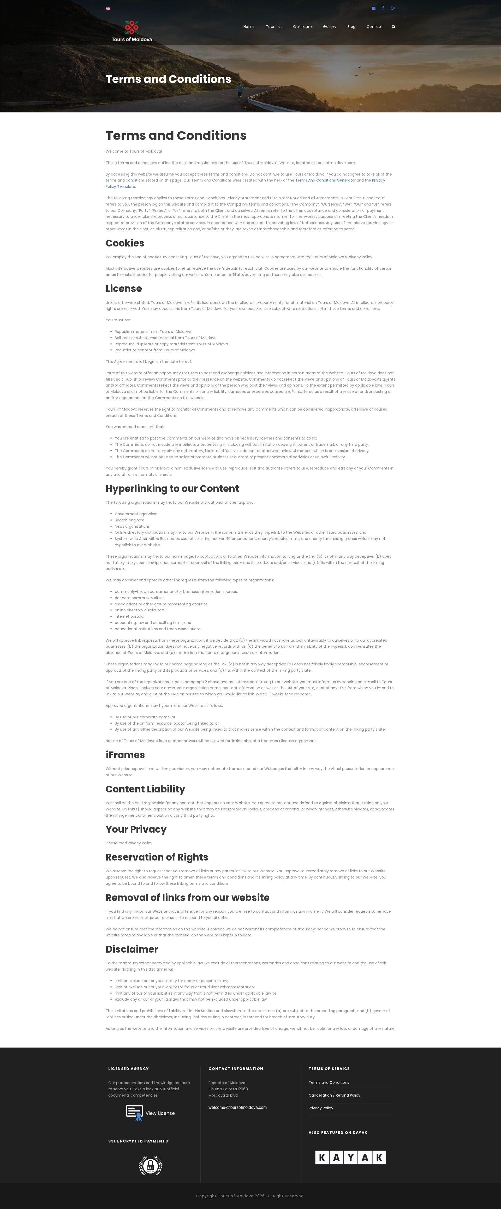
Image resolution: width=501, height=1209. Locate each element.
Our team (302, 26)
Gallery (330, 26)
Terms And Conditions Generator (325, 180)
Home (249, 26)
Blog (352, 26)
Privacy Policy (321, 1108)
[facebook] (383, 8)
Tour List (274, 26)
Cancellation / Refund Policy (334, 1095)
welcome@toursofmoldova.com (237, 1107)
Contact (375, 26)
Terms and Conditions (329, 1082)
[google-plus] (393, 8)
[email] (373, 8)
